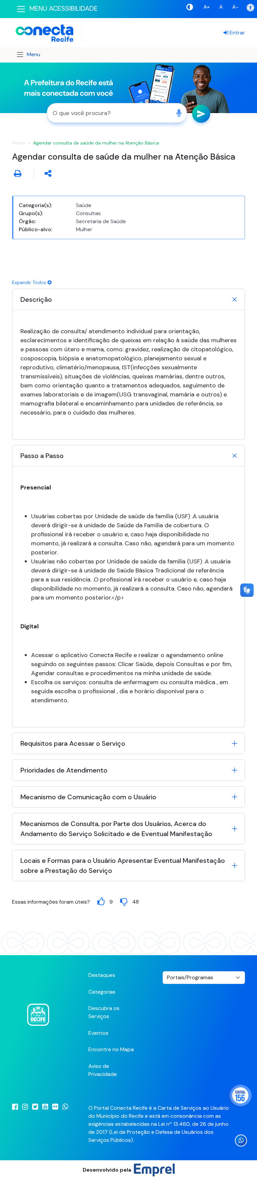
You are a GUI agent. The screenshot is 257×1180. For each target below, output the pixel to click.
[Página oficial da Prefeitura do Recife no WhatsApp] (63, 1106)
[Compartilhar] (48, 173)
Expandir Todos (30, 282)
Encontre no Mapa (111, 1049)
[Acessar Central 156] (240, 1095)
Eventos (98, 1032)
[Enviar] (201, 114)
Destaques (101, 975)
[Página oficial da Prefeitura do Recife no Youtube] (43, 1106)
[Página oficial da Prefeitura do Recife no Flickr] (53, 1106)
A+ (206, 6)
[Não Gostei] (124, 901)
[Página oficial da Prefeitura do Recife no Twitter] (33, 1106)
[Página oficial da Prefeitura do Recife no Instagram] (23, 1106)
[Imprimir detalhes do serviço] (17, 173)
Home (18, 143)
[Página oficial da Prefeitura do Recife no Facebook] (13, 1106)
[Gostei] (101, 901)
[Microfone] (179, 113)
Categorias (101, 991)
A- (235, 6)
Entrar (236, 32)
